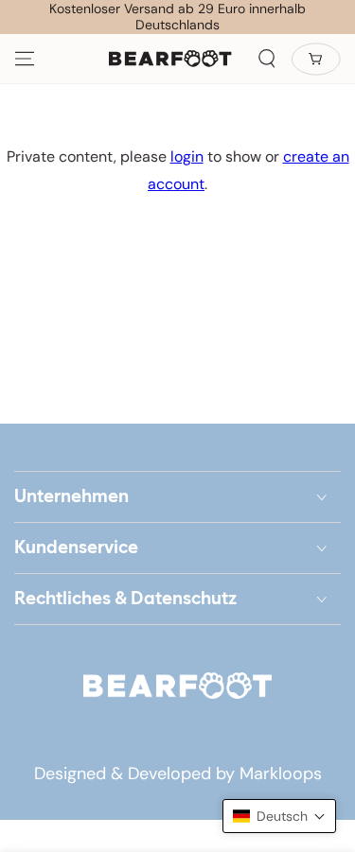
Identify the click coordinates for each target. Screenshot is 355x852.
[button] (267, 59)
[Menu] (24, 59)
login (187, 156)
